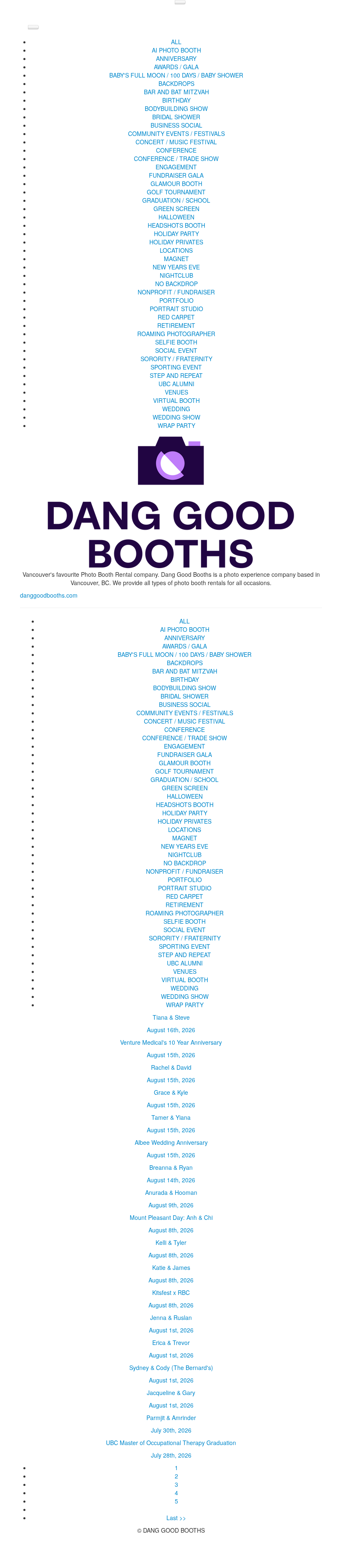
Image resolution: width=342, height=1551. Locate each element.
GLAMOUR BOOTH (176, 183)
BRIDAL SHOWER (176, 117)
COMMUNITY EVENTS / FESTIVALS (176, 133)
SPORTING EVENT (176, 367)
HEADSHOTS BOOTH (176, 225)
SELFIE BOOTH (176, 342)
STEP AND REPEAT (176, 375)
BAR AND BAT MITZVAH (176, 92)
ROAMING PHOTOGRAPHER (176, 333)
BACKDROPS (176, 83)
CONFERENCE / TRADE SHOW (176, 158)
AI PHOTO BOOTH (176, 50)
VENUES (176, 392)
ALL (176, 42)
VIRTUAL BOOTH (176, 400)
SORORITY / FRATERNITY (176, 358)
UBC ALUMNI (176, 384)
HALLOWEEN (176, 217)
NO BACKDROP (176, 283)
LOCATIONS (176, 250)
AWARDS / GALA (176, 67)
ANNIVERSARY (176, 58)
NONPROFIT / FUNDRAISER (176, 292)
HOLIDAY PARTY (176, 233)
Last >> (176, 1517)
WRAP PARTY (176, 425)
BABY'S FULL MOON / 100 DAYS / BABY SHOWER (176, 75)
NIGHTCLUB (176, 275)
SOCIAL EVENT (176, 350)
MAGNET (176, 258)
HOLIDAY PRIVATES (176, 242)
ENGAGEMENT (176, 167)
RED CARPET (176, 317)
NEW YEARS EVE (176, 267)
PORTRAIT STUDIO (176, 308)
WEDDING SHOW (176, 417)
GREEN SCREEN (176, 208)
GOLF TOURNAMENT (176, 192)
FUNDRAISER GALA (176, 175)
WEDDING (176, 409)
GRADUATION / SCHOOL (176, 200)
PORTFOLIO (176, 300)
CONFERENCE (176, 150)
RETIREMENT (176, 325)
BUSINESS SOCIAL (176, 125)
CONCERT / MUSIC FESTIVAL (176, 142)
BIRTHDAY (176, 100)
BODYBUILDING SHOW (176, 108)
